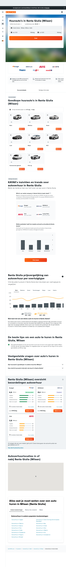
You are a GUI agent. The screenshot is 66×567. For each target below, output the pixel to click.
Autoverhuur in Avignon (17, 534)
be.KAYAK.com (11, 548)
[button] (64, 8)
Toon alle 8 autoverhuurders (15, 448)
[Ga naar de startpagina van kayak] (11, 12)
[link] (36, 260)
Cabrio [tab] (55, 290)
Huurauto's (18, 548)
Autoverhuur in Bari (41, 523)
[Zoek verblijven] (3, 20)
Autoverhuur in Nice (41, 528)
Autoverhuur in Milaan (38, 548)
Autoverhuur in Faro (17, 528)
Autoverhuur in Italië (27, 548)
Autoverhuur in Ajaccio (17, 525)
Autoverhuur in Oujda (17, 530)
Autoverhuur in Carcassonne (43, 534)
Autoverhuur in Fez (41, 532)
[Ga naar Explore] (3, 28)
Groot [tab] (28, 290)
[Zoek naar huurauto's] (3, 23)
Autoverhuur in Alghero (42, 530)
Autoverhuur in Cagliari (17, 519)
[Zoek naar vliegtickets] (3, 17)
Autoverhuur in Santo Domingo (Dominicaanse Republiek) (47, 520)
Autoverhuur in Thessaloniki (18, 532)
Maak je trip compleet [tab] (31, 510)
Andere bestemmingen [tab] (17, 510)
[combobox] (15, 24)
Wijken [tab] (41, 510)
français (47, 8)
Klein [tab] (16, 290)
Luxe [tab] (49, 290)
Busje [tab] (43, 290)
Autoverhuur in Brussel (17, 537)
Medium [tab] (22, 290)
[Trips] (3, 36)
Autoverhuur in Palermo (17, 523)
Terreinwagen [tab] (36, 290)
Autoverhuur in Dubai (41, 525)
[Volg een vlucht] (3, 31)
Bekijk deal (21, 129)
